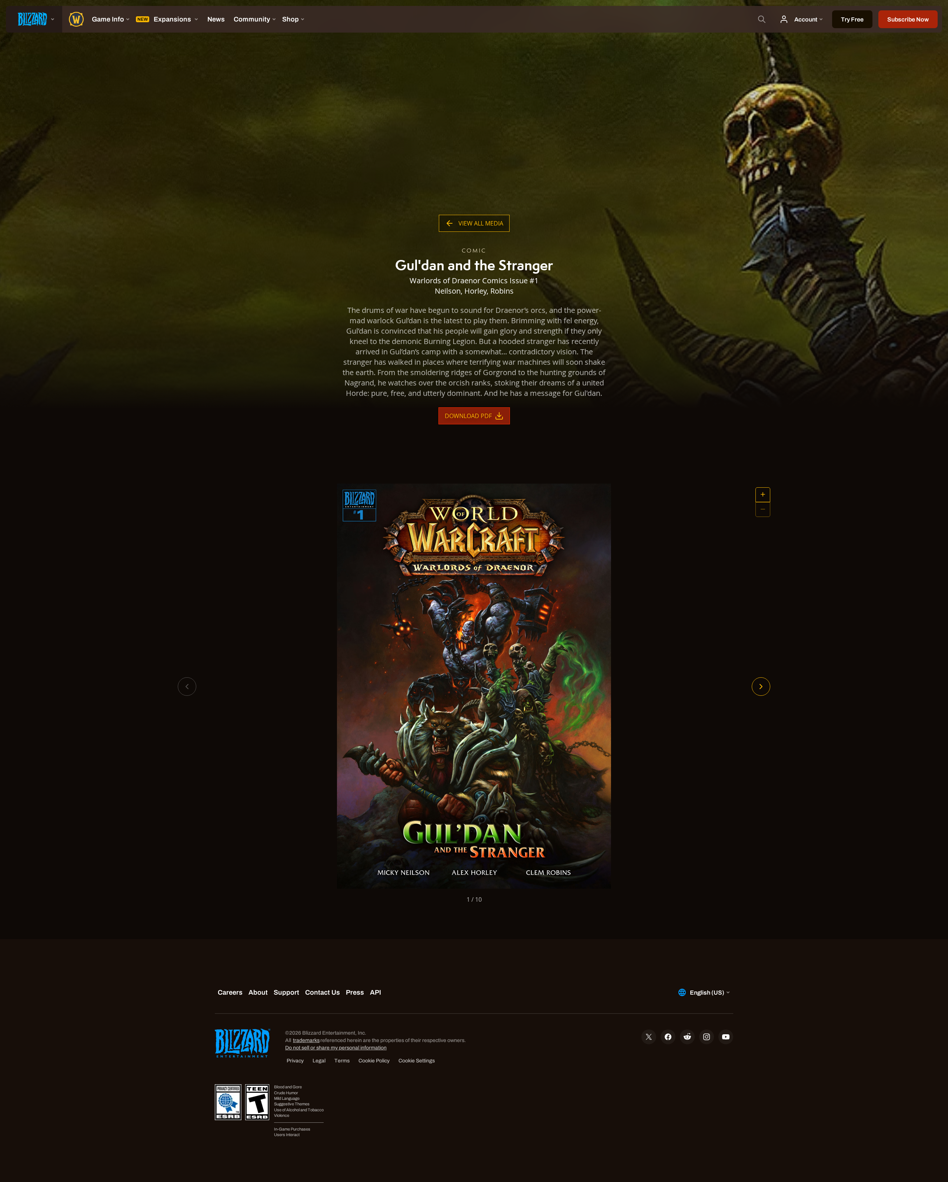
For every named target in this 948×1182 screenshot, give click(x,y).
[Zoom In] (762, 494)
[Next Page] (761, 686)
